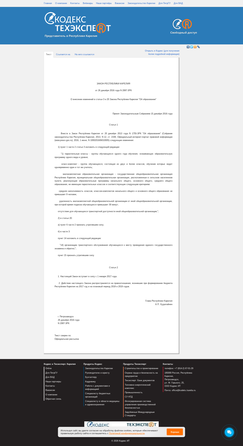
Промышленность (133, 392)
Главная (48, 3)
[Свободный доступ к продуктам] (181, 24)
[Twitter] (191, 47)
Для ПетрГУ (164, 3)
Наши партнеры (53, 381)
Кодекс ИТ (124, 441)
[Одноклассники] (195, 47)
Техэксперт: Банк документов (140, 380)
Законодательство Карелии (141, 3)
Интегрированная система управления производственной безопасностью (140, 404)
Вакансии (119, 3)
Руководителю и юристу (97, 373)
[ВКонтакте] (188, 47)
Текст (48, 54)
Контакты (75, 3)
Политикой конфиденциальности (127, 433)
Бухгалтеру (91, 377)
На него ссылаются (84, 54)
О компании (61, 3)
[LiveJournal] (198, 47)
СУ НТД (129, 396)
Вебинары (88, 3)
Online (48, 368)
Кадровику (90, 381)
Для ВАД (178, 3)
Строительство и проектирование (141, 368)
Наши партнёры (104, 3)
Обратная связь (53, 399)
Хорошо (175, 432)
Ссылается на (63, 54)
